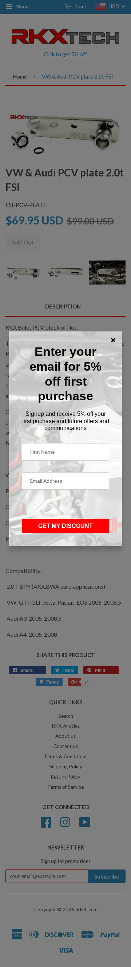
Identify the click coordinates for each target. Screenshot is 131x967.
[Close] (113, 340)
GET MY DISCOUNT (65, 526)
